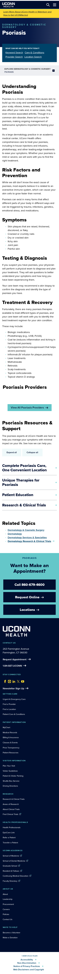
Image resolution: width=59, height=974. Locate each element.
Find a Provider (9, 704)
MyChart (6, 727)
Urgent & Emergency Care (14, 699)
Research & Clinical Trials (14, 799)
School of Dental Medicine (14, 860)
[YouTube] (22, 680)
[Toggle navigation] (54, 5)
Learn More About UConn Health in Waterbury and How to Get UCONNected (27, 13)
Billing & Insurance (11, 737)
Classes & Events (10, 742)
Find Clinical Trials (10, 814)
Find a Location (9, 709)
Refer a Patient (9, 837)
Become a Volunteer (11, 932)
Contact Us (7, 919)
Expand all (12, 452)
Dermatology (15, 534)
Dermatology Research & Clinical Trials (29, 541)
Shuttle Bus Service (11, 780)
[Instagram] (8, 680)
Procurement (8, 904)
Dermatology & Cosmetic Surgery (26, 530)
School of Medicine (11, 855)
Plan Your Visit (9, 765)
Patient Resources (10, 752)
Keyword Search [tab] (14, 52)
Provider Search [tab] (14, 57)
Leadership (7, 899)
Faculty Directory (10, 880)
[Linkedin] (13, 680)
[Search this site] (48, 5)
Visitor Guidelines (10, 770)
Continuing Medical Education (15, 875)
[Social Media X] (17, 680)
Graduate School (10, 865)
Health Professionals (11, 827)
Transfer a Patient (10, 842)
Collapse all (32, 452)
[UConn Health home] (8, 4)
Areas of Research (11, 804)
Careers (6, 909)
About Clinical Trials (11, 809)
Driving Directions (10, 785)
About (5, 894)
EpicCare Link (9, 832)
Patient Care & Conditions (14, 714)
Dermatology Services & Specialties (27, 537)
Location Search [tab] (33, 57)
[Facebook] (4, 680)
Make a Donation (10, 937)
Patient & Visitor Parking (13, 775)
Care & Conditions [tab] (34, 52)
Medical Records (10, 732)
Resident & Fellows (11, 870)
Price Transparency (11, 747)
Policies (6, 914)
